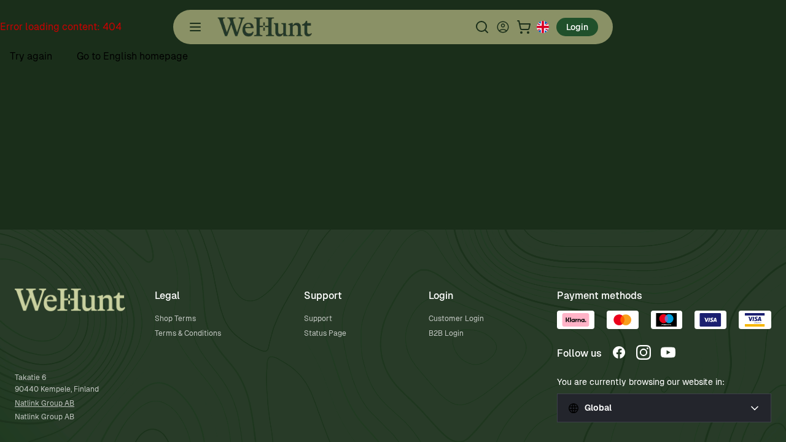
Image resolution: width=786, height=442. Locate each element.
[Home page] (264, 27)
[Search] (482, 27)
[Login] (502, 27)
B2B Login (446, 333)
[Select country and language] (542, 27)
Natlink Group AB (44, 403)
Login (577, 27)
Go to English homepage (132, 56)
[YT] (668, 352)
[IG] (643, 352)
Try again (31, 56)
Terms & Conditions (188, 333)
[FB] (619, 352)
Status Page (325, 333)
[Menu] (195, 27)
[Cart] (523, 27)
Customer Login (456, 318)
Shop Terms (175, 318)
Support (318, 318)
